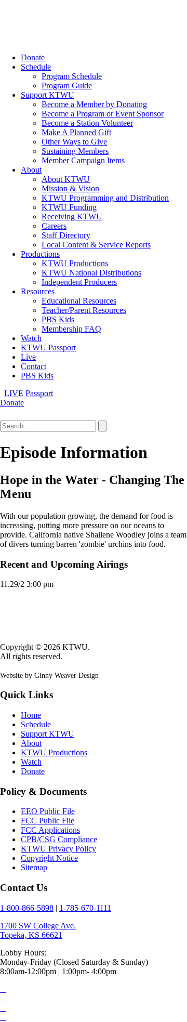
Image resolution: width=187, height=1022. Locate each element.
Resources (38, 291)
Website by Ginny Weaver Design (49, 675)
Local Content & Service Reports (96, 244)
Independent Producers (79, 282)
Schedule (36, 66)
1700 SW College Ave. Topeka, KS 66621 (38, 930)
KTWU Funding (69, 207)
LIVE (13, 393)
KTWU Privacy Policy (58, 848)
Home (31, 715)
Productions (40, 254)
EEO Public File (48, 811)
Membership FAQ (71, 328)
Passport (39, 393)
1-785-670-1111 (85, 907)
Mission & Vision (70, 188)
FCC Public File (47, 820)
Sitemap (34, 867)
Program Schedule (72, 76)
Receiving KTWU (72, 216)
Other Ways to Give (74, 141)
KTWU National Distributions (91, 272)
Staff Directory (66, 235)
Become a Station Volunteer (87, 123)
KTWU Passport (48, 347)
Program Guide (67, 85)
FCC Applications (50, 830)
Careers (54, 225)
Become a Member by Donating (94, 104)
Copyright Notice (49, 858)
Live (28, 356)
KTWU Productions (75, 263)
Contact (33, 366)
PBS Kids (58, 319)
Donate (33, 57)
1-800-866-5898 (27, 907)
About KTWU (66, 179)
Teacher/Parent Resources (84, 310)
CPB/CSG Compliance (59, 839)
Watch (31, 338)
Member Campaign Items (83, 160)
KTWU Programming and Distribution (105, 197)
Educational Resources (79, 300)
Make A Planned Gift (76, 132)
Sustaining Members (75, 151)
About (31, 169)
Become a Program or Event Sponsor (103, 113)
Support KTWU (47, 94)
